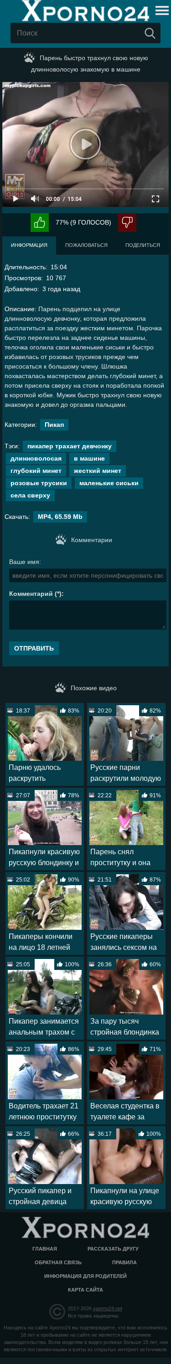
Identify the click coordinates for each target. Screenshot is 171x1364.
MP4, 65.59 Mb (60, 516)
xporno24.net (107, 1308)
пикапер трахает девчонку (69, 446)
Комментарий (31, 593)
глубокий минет (36, 470)
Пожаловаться (86, 245)
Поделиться (142, 245)
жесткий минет (97, 470)
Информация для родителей (85, 1276)
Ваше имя (24, 561)
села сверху (30, 495)
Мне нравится (40, 222)
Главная (44, 1248)
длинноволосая (36, 458)
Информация (29, 245)
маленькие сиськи (109, 483)
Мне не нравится (127, 222)
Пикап (54, 424)
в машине (89, 458)
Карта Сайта (85, 1289)
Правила (124, 1262)
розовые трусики (38, 483)
